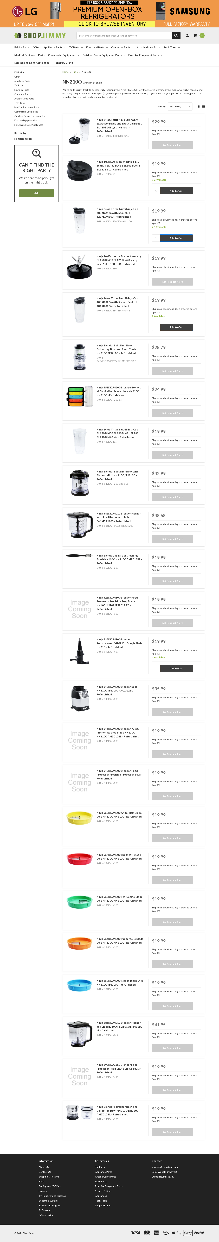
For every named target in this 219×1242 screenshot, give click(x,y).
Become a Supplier (48, 1200)
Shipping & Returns (49, 1176)
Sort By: (161, 106)
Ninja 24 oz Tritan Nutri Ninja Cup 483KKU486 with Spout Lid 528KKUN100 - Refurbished (117, 212)
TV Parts (74, 47)
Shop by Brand (64, 62)
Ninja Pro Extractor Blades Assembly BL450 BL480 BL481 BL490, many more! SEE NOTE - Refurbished (119, 260)
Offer (36, 47)
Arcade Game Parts (148, 47)
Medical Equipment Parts (29, 55)
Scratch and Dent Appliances (31, 62)
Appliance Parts (52, 47)
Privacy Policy (46, 1215)
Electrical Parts (95, 47)
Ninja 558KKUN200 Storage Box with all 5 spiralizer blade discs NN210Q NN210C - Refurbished (119, 391)
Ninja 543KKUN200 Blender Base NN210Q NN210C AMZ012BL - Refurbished (117, 690)
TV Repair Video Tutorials (52, 1195)
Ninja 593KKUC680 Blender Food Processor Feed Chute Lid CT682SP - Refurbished (119, 1068)
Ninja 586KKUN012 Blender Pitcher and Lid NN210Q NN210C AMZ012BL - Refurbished (119, 1026)
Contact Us (45, 1171)
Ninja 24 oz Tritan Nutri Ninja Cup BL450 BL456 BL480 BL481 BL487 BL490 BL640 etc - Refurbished (117, 433)
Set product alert (172, 145)
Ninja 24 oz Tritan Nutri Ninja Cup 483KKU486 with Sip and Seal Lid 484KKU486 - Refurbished (117, 302)
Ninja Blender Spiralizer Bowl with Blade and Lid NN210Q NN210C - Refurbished (118, 475)
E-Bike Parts (21, 47)
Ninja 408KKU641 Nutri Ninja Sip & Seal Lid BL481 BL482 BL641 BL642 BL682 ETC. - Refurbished (118, 165)
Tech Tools (170, 47)
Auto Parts (101, 1181)
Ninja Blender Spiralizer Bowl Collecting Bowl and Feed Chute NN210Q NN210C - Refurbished (117, 349)
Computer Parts (120, 47)
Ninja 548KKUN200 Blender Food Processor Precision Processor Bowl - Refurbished (119, 774)
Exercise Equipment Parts (143, 55)
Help (36, 193)
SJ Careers (44, 1210)
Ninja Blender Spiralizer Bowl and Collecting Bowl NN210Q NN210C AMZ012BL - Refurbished (117, 1110)
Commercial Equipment (62, 55)
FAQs (42, 1181)
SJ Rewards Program (50, 1205)
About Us (44, 1167)
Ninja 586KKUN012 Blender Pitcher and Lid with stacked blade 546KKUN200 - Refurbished (119, 517)
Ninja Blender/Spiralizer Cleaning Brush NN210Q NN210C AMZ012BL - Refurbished (119, 559)
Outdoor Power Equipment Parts (102, 55)
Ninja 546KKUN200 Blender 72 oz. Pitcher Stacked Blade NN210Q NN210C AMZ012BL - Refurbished (118, 732)
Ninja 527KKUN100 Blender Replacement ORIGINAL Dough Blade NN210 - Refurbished (120, 643)
